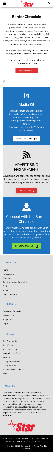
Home (5, 270)
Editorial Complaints (40, 438)
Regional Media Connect (13, 369)
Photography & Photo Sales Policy (17, 441)
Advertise (7, 278)
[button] (4, 3)
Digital (5, 323)
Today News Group (11, 361)
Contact (6, 286)
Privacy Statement (23, 438)
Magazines (7, 319)
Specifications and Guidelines (15, 282)
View (5, 373)
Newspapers (8, 274)
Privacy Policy (8, 438)
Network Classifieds (11, 353)
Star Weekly (8, 345)
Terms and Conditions (40, 441)
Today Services (9, 365)
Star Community (10, 341)
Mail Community (10, 349)
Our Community (10, 294)
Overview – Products (12, 311)
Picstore (6, 357)
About (5, 290)
